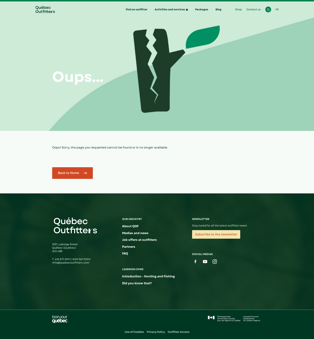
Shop (238, 9)
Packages (201, 9)
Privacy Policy (156, 332)
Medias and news (135, 233)
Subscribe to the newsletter (216, 234)
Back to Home (68, 173)
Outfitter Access (179, 332)
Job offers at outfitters (139, 240)
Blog (219, 9)
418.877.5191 (62, 259)
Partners (128, 247)
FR (277, 9)
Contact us (253, 9)
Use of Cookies (134, 332)
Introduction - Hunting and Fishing (148, 276)
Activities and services (170, 9)
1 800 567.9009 (81, 259)
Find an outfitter (136, 9)
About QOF (130, 226)
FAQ (125, 253)
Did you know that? (137, 283)
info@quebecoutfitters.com (70, 262)
